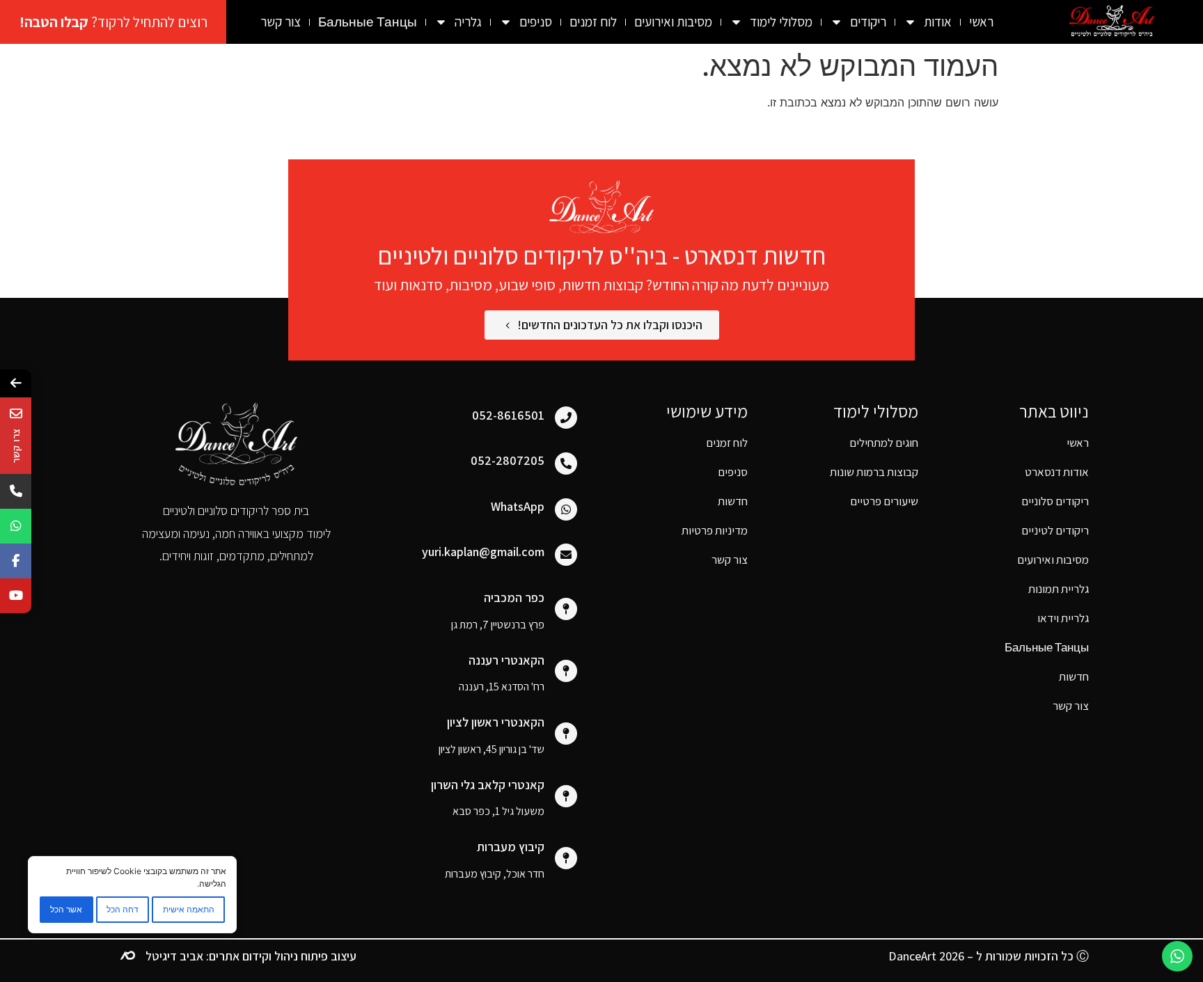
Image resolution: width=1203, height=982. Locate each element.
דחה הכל (123, 909)
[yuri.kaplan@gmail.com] (566, 555)
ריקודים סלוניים (1055, 501)
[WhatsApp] (566, 509)
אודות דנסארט (1057, 472)
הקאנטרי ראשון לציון (495, 722)
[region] (132, 894)
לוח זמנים (593, 21)
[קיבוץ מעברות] (566, 858)
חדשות (733, 501)
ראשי (981, 21)
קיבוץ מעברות (510, 847)
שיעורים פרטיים (884, 501)
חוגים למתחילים (883, 442)
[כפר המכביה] (566, 609)
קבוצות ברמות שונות (874, 472)
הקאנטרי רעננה (506, 660)
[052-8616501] (566, 417)
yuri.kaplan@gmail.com (483, 552)
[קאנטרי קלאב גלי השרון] (566, 796)
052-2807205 (507, 460)
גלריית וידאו (1063, 618)
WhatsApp (517, 506)
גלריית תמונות (1058, 588)
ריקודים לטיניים (1055, 530)
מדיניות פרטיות (715, 530)
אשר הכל (66, 909)
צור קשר (280, 21)
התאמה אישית (188, 909)
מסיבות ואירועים (673, 21)
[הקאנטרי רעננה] (566, 671)
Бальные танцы (367, 21)
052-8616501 (508, 415)
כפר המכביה (514, 597)
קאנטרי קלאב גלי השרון (487, 785)
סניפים (733, 472)
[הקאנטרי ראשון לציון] (566, 733)
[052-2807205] (566, 463)
